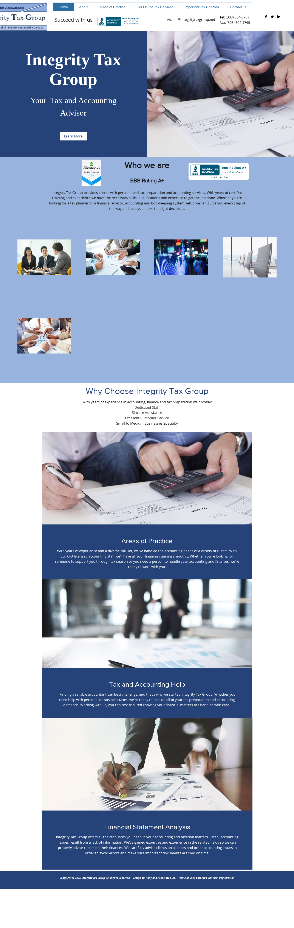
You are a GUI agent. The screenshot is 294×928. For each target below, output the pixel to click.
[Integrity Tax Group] (266, 17)
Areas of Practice (147, 540)
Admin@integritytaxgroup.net (191, 19)
